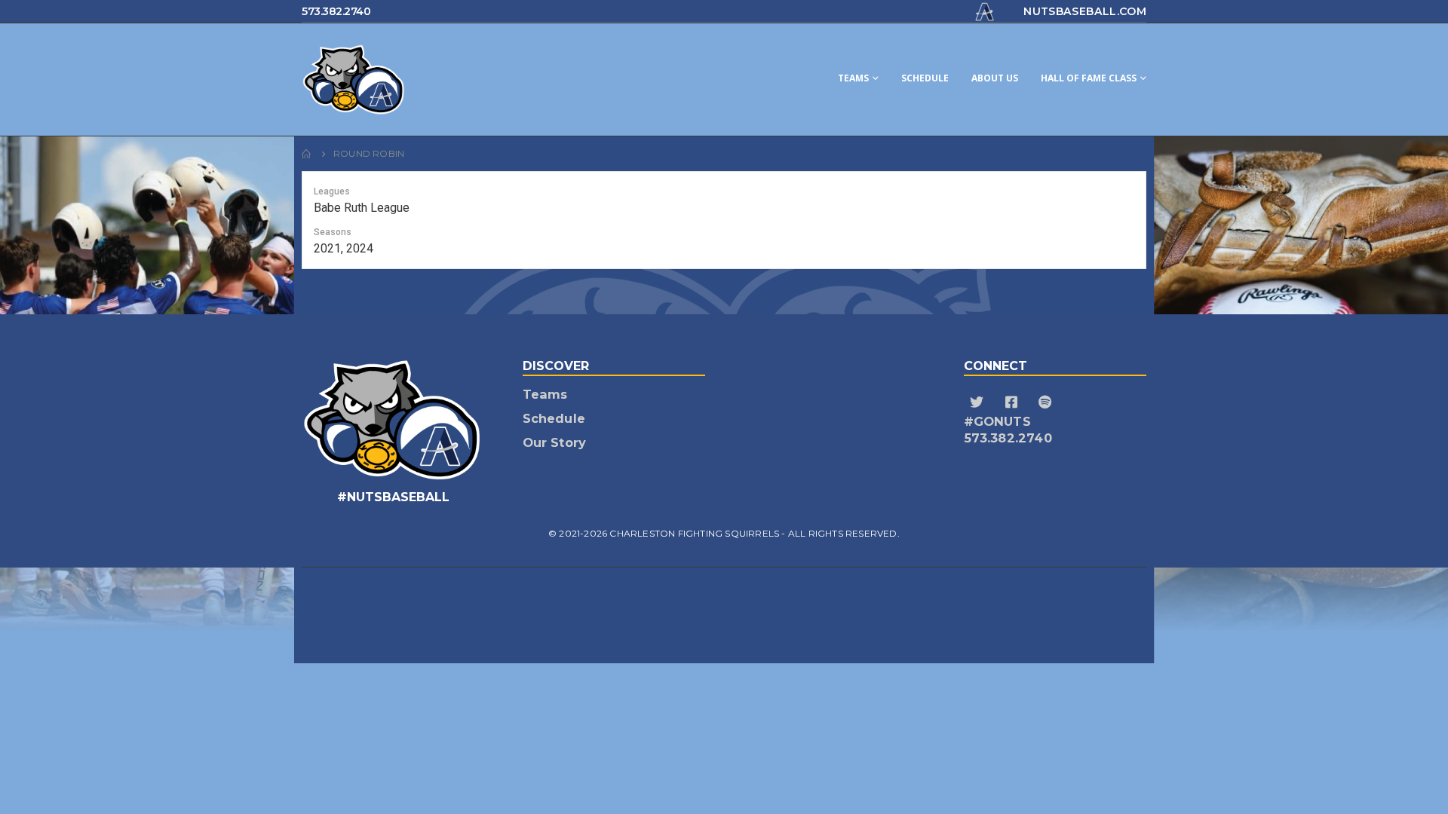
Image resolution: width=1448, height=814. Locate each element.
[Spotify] (1047, 402)
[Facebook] (1013, 402)
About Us (994, 78)
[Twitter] (979, 402)
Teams (853, 78)
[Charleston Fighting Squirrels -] (415, 79)
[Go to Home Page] (307, 153)
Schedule (925, 78)
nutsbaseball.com (1084, 11)
